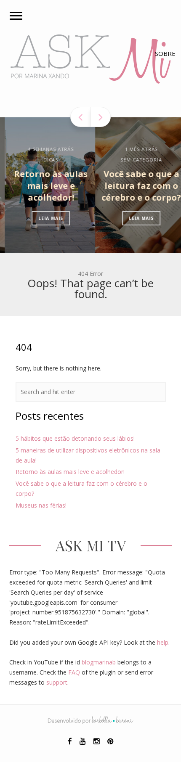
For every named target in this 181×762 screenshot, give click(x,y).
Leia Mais (46, 218)
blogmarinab (99, 662)
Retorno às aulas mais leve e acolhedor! (46, 185)
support (56, 682)
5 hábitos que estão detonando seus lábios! (75, 438)
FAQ (74, 672)
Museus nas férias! (41, 505)
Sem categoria (136, 159)
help (162, 642)
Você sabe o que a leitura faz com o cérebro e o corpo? (136, 185)
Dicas (46, 159)
